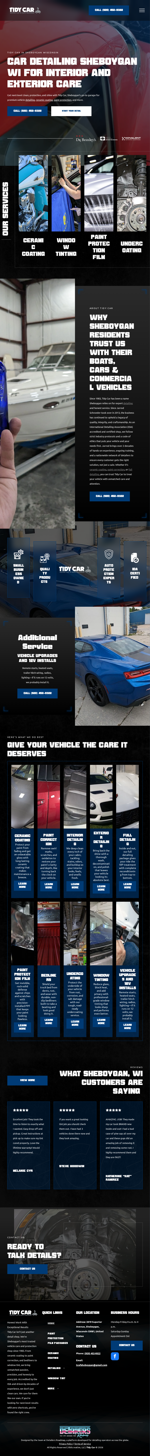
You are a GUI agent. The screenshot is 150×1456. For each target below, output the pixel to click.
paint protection (62, 99)
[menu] (142, 10)
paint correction (116, 469)
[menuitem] (58, 1324)
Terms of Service (82, 1443)
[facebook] (115, 1356)
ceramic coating (44, 99)
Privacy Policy (66, 1443)
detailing (30, 99)
